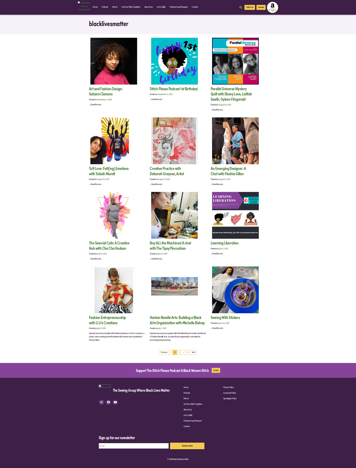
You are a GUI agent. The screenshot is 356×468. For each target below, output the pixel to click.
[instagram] (101, 402)
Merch (114, 7)
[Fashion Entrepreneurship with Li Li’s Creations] (114, 290)
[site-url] (105, 391)
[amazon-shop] (272, 7)
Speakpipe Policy (229, 399)
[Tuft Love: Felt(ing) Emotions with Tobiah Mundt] (114, 141)
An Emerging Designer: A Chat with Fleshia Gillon (228, 170)
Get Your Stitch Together (131, 7)
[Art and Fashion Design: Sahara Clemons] (114, 61)
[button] (240, 7)
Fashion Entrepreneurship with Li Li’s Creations (107, 320)
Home (95, 7)
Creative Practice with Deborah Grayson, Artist (167, 170)
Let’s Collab (161, 7)
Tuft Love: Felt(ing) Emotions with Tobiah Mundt (109, 170)
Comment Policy (229, 393)
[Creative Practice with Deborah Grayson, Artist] (174, 141)
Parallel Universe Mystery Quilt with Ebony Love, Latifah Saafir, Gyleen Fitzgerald (231, 94)
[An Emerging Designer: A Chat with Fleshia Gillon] (235, 141)
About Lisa (148, 7)
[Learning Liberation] (235, 215)
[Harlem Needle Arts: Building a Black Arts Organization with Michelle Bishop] (174, 290)
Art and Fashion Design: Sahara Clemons (106, 91)
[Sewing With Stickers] (235, 290)
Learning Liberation (225, 243)
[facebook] (108, 402)
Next (193, 352)
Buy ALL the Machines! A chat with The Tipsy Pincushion (170, 245)
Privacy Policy (228, 387)
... (102, 105)
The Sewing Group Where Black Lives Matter (141, 390)
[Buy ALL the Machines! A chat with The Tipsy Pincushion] (174, 215)
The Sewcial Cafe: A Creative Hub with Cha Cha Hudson (109, 245)
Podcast (105, 7)
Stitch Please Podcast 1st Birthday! (174, 89)
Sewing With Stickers (225, 317)
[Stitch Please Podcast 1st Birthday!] (174, 61)
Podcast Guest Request (179, 7)
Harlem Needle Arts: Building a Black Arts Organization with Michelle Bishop (177, 320)
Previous (164, 352)
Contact (195, 7)
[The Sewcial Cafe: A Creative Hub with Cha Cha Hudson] (114, 215)
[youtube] (115, 402)
